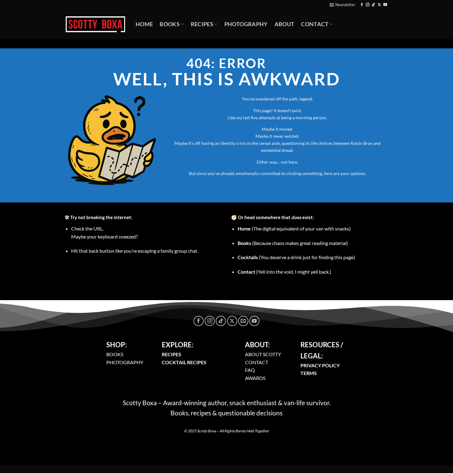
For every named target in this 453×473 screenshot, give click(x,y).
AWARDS (255, 378)
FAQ (250, 370)
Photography (246, 24)
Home (144, 24)
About (285, 24)
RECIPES (171, 354)
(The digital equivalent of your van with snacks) (294, 228)
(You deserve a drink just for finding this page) (296, 257)
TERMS (308, 373)
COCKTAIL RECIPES (184, 362)
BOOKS (114, 354)
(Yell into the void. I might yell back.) (284, 272)
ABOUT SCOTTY (263, 354)
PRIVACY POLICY (320, 365)
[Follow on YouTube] (385, 5)
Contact (314, 24)
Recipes (202, 24)
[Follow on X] (379, 5)
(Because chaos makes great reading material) (293, 243)
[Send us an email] (243, 321)
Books (170, 24)
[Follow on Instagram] (367, 5)
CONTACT (256, 362)
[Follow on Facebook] (362, 5)
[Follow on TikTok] (373, 5)
